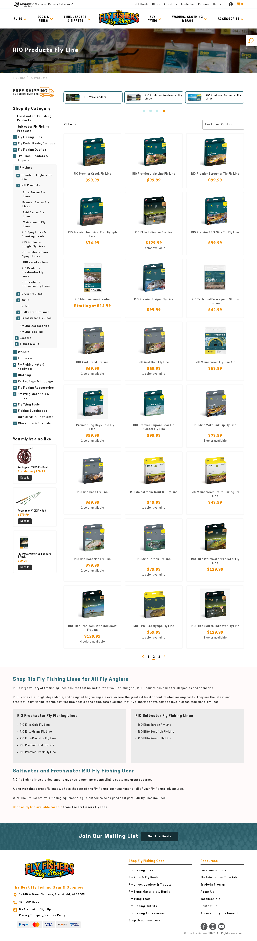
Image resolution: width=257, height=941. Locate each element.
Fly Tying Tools (29, 404)
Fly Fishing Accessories (36, 388)
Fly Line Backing (31, 332)
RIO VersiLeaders (35, 262)
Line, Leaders (75, 19)
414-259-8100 (29, 902)
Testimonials (210, 899)
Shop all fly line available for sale (37, 807)
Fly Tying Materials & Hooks (33, 396)
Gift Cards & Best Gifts (36, 417)
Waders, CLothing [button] (187, 19)
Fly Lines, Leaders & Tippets (32, 158)
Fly (152, 19)
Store (156, 4)
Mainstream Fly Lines (34, 224)
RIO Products (31, 185)
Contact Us (209, 906)
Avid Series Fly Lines (33, 214)
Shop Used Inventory (144, 920)
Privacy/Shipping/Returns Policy (42, 915)
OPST (25, 306)
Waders (24, 352)
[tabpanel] (93, 97)
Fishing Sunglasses (32, 411)
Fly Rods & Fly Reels (143, 877)
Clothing (24, 375)
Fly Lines (19, 78)
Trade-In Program (214, 884)
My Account (27, 909)
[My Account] (231, 4)
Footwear (25, 358)
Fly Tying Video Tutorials (219, 877)
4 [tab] (164, 111)
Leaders (25, 338)
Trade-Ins (188, 4)
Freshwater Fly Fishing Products (34, 118)
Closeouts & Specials (34, 423)
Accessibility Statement (219, 913)
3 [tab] (157, 111)
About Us (170, 4)
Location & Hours (214, 870)
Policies (204, 4)
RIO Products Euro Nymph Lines (35, 254)
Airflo (26, 300)
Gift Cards (141, 4)
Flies (18, 19)
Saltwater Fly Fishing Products (33, 129)
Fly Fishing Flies (30, 137)
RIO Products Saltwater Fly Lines (36, 284)
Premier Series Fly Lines (35, 204)
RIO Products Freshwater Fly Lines (33, 272)
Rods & (43, 19)
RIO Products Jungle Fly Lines (33, 244)
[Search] (251, 40)
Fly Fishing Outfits (32, 150)
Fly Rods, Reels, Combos (36, 143)
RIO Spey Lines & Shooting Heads (34, 234)
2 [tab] (150, 111)
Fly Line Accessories (34, 326)
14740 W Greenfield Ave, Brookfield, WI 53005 (52, 894)
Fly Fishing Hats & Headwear (31, 366)
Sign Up (45, 909)
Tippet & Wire (30, 344)
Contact (219, 4)
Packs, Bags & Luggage (35, 381)
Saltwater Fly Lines (36, 312)
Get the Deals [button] (159, 836)
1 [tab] (144, 111)
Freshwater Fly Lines (37, 318)
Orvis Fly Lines (32, 294)
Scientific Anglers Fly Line (36, 177)
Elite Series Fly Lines (34, 194)
